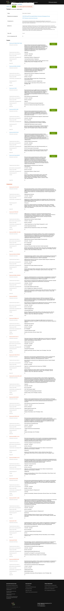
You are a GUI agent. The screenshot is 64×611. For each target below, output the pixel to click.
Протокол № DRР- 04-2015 (14, 497)
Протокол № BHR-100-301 (14, 559)
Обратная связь (29, 590)
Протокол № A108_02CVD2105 (14, 66)
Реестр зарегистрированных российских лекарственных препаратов (12, 597)
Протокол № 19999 (13, 88)
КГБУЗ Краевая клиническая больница (29, 18)
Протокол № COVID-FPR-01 (14, 354)
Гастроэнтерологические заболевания (11, 592)
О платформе (28, 585)
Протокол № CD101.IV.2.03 (14, 416)
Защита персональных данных (31, 592)
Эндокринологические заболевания (10, 594)
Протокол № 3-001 (12, 520)
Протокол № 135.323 (13, 540)
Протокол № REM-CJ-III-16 (14, 436)
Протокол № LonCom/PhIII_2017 (15, 376)
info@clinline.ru (42, 605)
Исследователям (29, 588)
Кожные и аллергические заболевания (11, 589)
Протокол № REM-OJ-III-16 (14, 457)
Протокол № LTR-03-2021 (14, 187)
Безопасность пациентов (49, 588)
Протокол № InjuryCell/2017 (14, 155)
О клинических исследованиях (50, 585)
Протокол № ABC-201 (13, 296)
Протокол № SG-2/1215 (13, 478)
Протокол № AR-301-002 (13, 132)
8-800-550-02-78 (47, 603)
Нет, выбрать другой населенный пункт (24, 6)
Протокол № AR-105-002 (13, 397)
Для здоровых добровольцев (12, 585)
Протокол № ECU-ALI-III (13, 336)
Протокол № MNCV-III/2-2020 (14, 232)
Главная (7, 6)
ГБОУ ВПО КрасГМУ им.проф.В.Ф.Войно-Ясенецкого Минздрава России (36, 16)
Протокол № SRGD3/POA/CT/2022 (15, 43)
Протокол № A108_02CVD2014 (14, 275)
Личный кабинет (53, 2)
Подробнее (53, 89)
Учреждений (30, 2)
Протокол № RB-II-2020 (13, 109)
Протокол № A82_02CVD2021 (14, 254)
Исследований (25, 2)
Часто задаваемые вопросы (50, 590)
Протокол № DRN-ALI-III (14, 318)
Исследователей (35, 2)
